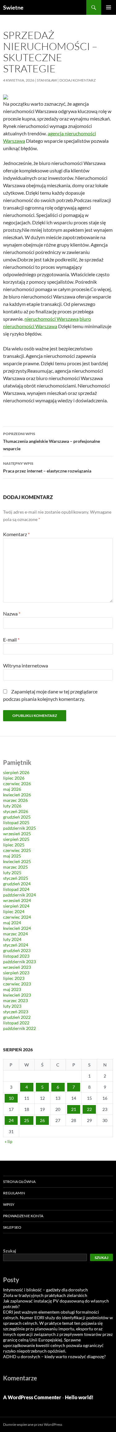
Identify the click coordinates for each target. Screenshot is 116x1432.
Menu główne (108, 7)
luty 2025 (12, 872)
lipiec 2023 (13, 978)
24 (11, 1120)
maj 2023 (12, 989)
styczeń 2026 (15, 811)
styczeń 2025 (15, 878)
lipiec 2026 (13, 778)
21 (73, 1109)
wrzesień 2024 (17, 900)
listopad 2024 (16, 889)
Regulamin (14, 1193)
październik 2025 (19, 828)
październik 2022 (19, 1028)
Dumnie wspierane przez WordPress (32, 1424)
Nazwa (11, 613)
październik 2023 (19, 961)
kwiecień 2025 (17, 861)
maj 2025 (12, 855)
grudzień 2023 (17, 950)
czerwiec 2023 (17, 983)
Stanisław (47, 80)
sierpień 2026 (16, 772)
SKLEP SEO (12, 1227)
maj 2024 (12, 922)
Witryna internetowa (25, 665)
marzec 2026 (15, 800)
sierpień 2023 (16, 972)
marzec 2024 (15, 933)
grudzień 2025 (17, 817)
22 (89, 1109)
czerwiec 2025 (17, 850)
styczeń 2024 (15, 944)
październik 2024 (19, 894)
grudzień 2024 (17, 883)
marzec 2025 (15, 867)
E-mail (11, 639)
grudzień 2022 (17, 1017)
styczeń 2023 (15, 1011)
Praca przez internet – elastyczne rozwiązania (47, 467)
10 (11, 1098)
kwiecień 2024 (17, 928)
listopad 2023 (16, 956)
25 (26, 1120)
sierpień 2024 (16, 906)
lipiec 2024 (13, 911)
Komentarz (16, 534)
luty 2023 (12, 1006)
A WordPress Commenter (32, 1397)
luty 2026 (12, 805)
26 (42, 1120)
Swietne (13, 7)
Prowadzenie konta (23, 1216)
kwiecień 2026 (17, 794)
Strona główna (19, 1181)
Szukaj (9, 1250)
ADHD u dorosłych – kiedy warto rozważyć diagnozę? (54, 1356)
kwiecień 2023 (17, 995)
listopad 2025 (16, 822)
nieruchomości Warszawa (51, 319)
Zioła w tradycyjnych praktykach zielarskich (45, 1295)
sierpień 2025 (16, 839)
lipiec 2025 (13, 844)
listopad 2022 (16, 1022)
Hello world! (79, 1397)
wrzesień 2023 (17, 967)
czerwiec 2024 (17, 917)
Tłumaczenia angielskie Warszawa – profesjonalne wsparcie (51, 441)
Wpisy (9, 1204)
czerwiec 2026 (17, 783)
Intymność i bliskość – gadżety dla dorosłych (45, 1289)
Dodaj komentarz (77, 80)
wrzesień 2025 (17, 833)
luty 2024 (12, 939)
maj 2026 (12, 789)
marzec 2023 (15, 1000)
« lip (8, 1141)
